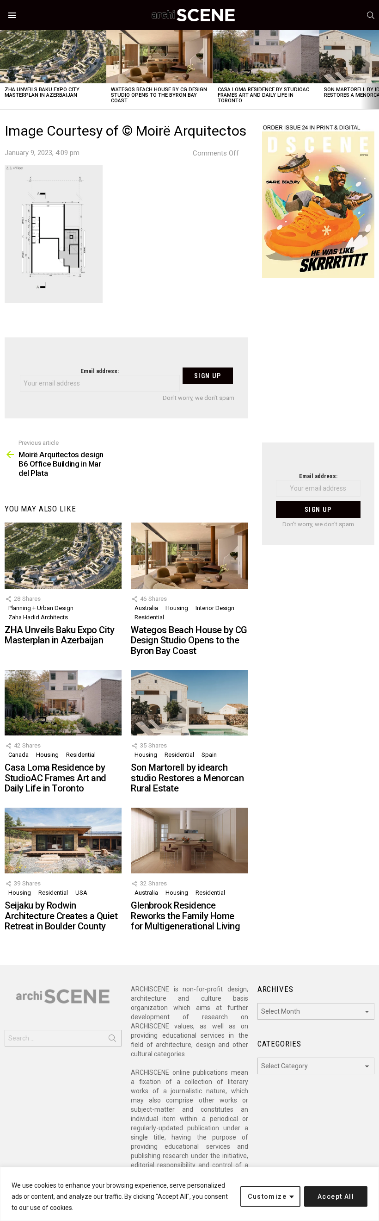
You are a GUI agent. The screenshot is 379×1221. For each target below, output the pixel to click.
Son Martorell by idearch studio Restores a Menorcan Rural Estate (187, 778)
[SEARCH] (370, 15)
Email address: (99, 371)
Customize (267, 1196)
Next (374, 69)
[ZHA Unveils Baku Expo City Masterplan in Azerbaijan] (53, 56)
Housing (176, 607)
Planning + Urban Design (40, 607)
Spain (209, 754)
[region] (189, 1194)
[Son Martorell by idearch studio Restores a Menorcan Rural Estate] (189, 702)
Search (112, 1040)
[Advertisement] (318, 366)
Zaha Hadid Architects (38, 617)
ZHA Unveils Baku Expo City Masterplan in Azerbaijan (42, 92)
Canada (18, 754)
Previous (4, 69)
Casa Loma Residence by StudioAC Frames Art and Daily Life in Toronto (263, 95)
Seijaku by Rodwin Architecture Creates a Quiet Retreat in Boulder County (61, 916)
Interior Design (215, 607)
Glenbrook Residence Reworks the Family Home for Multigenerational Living (185, 916)
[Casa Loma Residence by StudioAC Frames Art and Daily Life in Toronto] (266, 56)
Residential (149, 617)
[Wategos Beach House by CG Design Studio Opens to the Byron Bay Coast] (159, 56)
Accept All (336, 1196)
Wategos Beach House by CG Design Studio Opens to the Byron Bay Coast (159, 95)
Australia (146, 607)
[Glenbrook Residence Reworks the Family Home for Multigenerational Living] (189, 840)
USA (81, 892)
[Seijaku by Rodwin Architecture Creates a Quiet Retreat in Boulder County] (63, 840)
